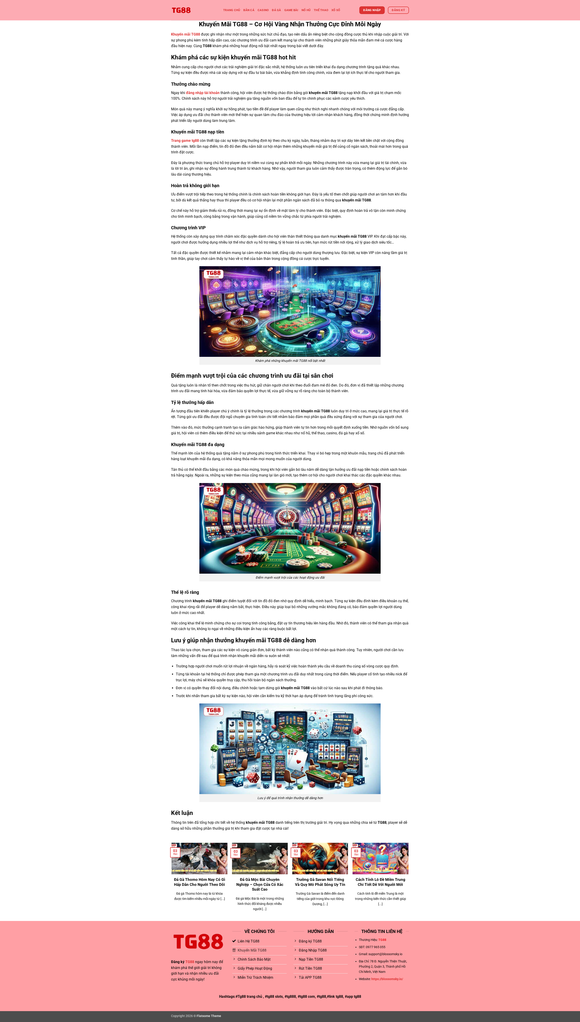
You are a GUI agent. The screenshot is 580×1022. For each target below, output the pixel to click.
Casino (263, 10)
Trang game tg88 (185, 140)
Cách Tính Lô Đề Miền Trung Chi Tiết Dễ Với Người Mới (380, 882)
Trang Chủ (231, 10)
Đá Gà (276, 10)
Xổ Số (335, 10)
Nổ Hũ (306, 10)
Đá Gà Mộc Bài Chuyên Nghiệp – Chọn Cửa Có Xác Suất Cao (259, 884)
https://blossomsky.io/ (387, 979)
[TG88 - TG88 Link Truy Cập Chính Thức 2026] (193, 10)
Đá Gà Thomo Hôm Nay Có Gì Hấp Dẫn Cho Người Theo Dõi (199, 882)
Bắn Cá (248, 10)
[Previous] (172, 881)
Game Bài (291, 10)
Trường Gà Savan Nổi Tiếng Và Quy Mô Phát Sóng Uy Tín (320, 882)
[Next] (408, 881)
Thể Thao (321, 10)
